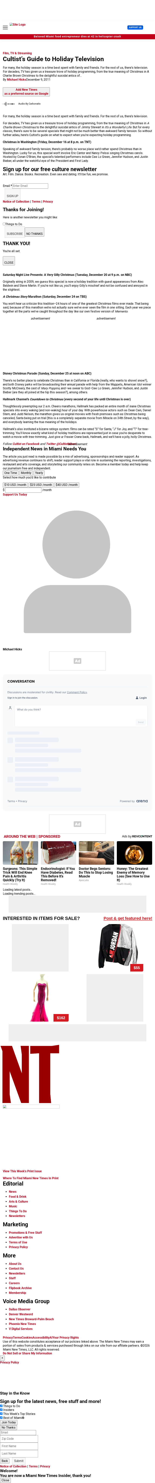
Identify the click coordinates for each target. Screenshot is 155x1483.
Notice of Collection (16, 201)
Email (7, 186)
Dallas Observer (19, 1309)
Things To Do (18, 1211)
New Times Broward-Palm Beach (31, 1319)
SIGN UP (12, 196)
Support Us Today (15, 494)
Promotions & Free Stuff (25, 1232)
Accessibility (41, 1337)
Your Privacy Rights (66, 1337)
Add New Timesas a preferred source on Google (26, 91)
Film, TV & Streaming (17, 53)
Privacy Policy (18, 1247)
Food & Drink (17, 1196)
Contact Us (16, 1268)
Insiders (8, 1410)
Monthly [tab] (26, 473)
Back (5, 1461)
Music (13, 1206)
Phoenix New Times (22, 1324)
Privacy (48, 201)
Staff (12, 1278)
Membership (17, 1293)
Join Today (9, 1422)
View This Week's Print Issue (22, 1171)
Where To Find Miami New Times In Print (30, 1178)
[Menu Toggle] (5, 27)
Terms (36, 201)
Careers (14, 1283)
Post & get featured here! (128, 918)
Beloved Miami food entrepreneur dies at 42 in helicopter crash (77, 36)
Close (5, 1480)
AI (51, 1337)
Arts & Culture (18, 1201)
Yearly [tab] (39, 473)
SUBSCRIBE (15, 234)
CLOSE (8, 262)
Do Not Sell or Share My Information (27, 1353)
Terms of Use (18, 1242)
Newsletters (17, 1216)
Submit (18, 1461)
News (12, 1191)
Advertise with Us (21, 1237)
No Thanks (9, 1427)
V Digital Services (21, 1329)
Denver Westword (21, 1314)
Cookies (27, 1337)
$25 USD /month (41, 485)
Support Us (135, 27)
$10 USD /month (15, 485)
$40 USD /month (67, 485)
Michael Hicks (16, 79)
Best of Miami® (13, 1418)
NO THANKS (34, 234)
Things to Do (11, 1406)
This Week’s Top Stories (19, 1414)
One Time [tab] (10, 473)
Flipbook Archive (20, 1288)
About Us (15, 1264)
